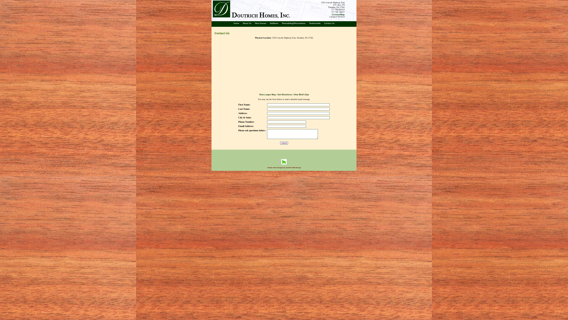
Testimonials (315, 23)
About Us (247, 23)
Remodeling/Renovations (293, 23)
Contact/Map (338, 14)
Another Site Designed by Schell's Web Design (284, 167)
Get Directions (284, 94)
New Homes (260, 23)
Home (236, 23)
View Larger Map (267, 94)
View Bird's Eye (301, 94)
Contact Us (329, 23)
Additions (274, 23)
